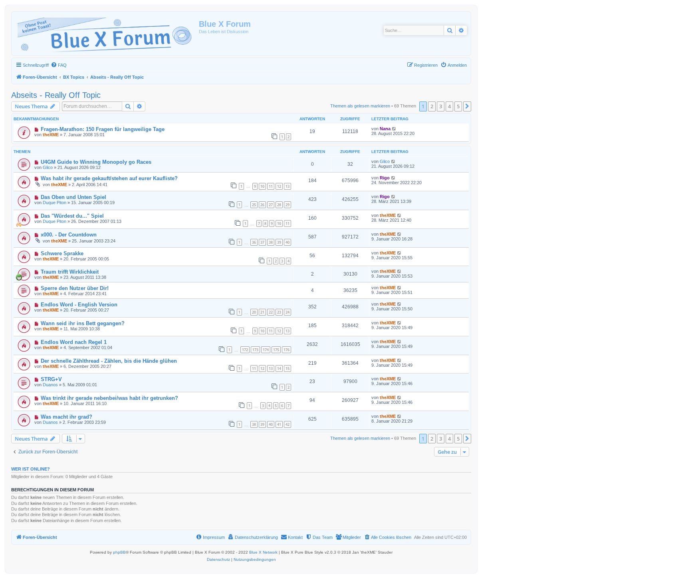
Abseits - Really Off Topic (56, 95)
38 (271, 242)
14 (279, 368)
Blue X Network (263, 552)
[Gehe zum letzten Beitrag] (394, 128)
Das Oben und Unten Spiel (73, 197)
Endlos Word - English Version (79, 305)
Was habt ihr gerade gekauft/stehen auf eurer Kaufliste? (109, 178)
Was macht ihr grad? (66, 417)
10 (262, 186)
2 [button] (431, 106)
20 (254, 312)
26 (262, 204)
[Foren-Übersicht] (106, 34)
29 (287, 204)
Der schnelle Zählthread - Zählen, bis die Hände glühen (109, 361)
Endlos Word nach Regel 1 (74, 342)
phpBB (119, 552)
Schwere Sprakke (62, 253)
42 (287, 424)
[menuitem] (59, 65)
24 (287, 312)
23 (279, 312)
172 (245, 349)
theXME (51, 134)
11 (271, 186)
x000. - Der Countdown (69, 235)
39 (279, 242)
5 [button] (458, 106)
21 (262, 312)
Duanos (50, 384)
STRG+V (51, 379)
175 (276, 349)
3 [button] (440, 106)
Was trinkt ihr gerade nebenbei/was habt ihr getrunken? (109, 398)
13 (287, 186)
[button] (467, 106)
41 (279, 424)
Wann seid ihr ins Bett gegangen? (83, 323)
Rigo (385, 177)
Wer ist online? (30, 469)
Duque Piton (54, 202)
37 (262, 242)
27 (271, 204)
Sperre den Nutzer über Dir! (75, 288)
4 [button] (449, 106)
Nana (385, 128)
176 (286, 349)
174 (266, 349)
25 (254, 204)
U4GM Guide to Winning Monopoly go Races (96, 162)
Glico (48, 167)
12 (279, 186)
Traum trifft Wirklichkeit (70, 272)
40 (287, 242)
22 (271, 312)
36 (254, 242)
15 (287, 368)
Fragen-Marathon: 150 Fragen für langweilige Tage (103, 129)
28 (279, 204)
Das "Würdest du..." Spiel (72, 216)
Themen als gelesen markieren (360, 105)
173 (255, 349)
